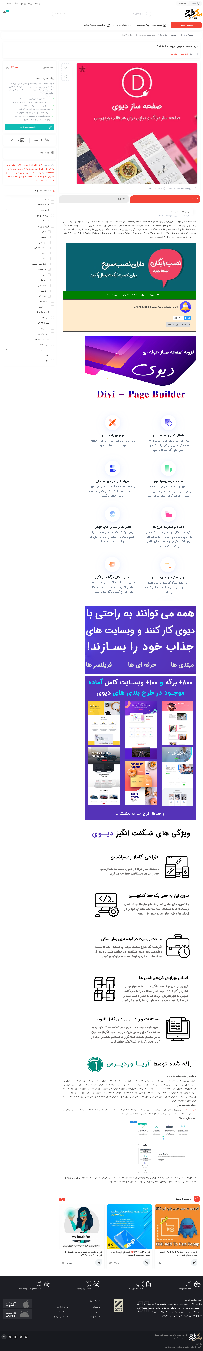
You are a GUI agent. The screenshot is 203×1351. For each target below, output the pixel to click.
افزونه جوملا (44, 210)
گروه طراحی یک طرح (180, 1338)
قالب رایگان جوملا (42, 333)
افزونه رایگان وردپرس (41, 221)
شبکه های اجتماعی (39, 264)
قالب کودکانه (44, 344)
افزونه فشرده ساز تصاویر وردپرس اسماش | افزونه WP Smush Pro (83, 1254)
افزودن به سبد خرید (28, 127)
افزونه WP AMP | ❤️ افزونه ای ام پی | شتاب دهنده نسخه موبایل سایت (130, 1254)
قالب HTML (44, 317)
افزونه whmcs (43, 204)
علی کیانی (198, 1344)
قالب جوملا (45, 328)
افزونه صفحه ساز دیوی (34, 172)
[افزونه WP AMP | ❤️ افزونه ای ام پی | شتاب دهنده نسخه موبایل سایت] (129, 1226)
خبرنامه (43, 253)
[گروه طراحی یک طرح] (193, 14)
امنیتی (43, 237)
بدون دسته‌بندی (43, 301)
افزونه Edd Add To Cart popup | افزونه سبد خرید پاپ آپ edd (178, 1254)
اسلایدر (43, 231)
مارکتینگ (42, 296)
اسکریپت (46, 199)
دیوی (179, 1105)
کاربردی (43, 291)
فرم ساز (43, 280)
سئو (44, 258)
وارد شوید (182, 3)
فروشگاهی (42, 285)
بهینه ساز (42, 242)
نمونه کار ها (61, 1307)
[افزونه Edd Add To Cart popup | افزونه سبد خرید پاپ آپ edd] (177, 1226)
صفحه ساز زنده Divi (41, 180)
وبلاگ (95, 1307)
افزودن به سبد (194, 1262)
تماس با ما (7, 3)
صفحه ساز (164, 35)
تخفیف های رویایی (42, 306)
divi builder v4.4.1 (15, 165)
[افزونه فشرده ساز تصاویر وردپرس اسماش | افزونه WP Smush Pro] (81, 1226)
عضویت (43, 274)
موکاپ (47, 355)
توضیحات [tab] (194, 199)
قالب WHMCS (43, 323)
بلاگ (16, 3)
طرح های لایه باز (43, 312)
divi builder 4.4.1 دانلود (33, 165)
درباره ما (38, 3)
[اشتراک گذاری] (65, 77)
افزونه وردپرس (176, 35)
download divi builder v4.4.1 (41, 169)
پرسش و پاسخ (26, 3)
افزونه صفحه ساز (189, 1110)
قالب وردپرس (44, 350)
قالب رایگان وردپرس (41, 339)
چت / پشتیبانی (40, 248)
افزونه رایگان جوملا (42, 215)
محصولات (189, 35)
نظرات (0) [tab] (122, 199)
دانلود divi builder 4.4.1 (37, 176)
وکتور (47, 360)
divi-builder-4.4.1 (20, 169)
